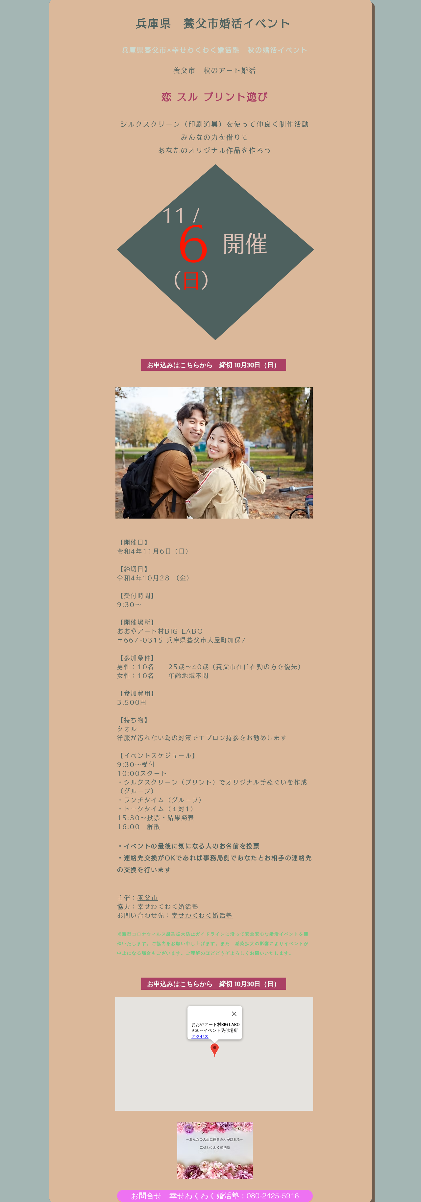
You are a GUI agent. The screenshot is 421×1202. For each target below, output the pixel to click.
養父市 (147, 898)
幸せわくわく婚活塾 (202, 915)
